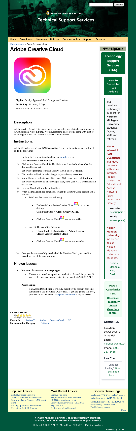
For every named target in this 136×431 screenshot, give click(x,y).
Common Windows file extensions (26, 397)
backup (117, 395)
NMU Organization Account (63, 400)
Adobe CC (30, 320)
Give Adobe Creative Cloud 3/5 (24, 315)
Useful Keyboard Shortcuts (23, 395)
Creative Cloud (57, 320)
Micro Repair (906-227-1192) (74, 425)
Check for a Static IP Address (24, 408)
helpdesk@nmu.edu (65, 294)
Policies (54, 39)
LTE (97, 401)
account (103, 395)
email (113, 405)
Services (100, 39)
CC (69, 320)
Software (45, 323)
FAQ (104, 399)
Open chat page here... (114, 371)
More (123, 410)
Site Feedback (96, 425)
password (107, 407)
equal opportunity (80, 417)
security (99, 405)
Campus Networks (59, 395)
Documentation (71, 39)
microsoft (105, 402)
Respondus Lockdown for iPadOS (66, 397)
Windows (96, 398)
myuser (93, 405)
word (93, 402)
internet (111, 395)
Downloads (26, 39)
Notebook (41, 39)
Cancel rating (15, 315)
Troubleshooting (97, 407)
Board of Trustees (58, 420)
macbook (95, 395)
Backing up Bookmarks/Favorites (26, 405)
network (119, 401)
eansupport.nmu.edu (122, 212)
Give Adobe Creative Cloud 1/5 (18, 315)
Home (13, 39)
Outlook (118, 398)
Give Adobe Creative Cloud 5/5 (29, 315)
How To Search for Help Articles (113, 86)
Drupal (121, 429)
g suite (111, 402)
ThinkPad (106, 405)
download (64, 157)
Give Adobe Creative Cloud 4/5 (26, 315)
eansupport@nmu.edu (123, 220)
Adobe (42, 320)
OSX (123, 395)
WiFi (109, 398)
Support (87, 39)
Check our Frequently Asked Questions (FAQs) (113, 305)
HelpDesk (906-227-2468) (45, 425)
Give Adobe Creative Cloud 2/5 (21, 315)
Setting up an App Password (63, 408)
